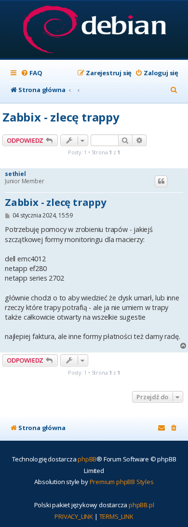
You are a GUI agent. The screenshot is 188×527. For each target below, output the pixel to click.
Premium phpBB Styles (122, 481)
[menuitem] (31, 73)
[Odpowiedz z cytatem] (161, 181)
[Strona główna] (94, 30)
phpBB (87, 459)
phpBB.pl (141, 504)
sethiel (15, 174)
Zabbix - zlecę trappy (61, 117)
